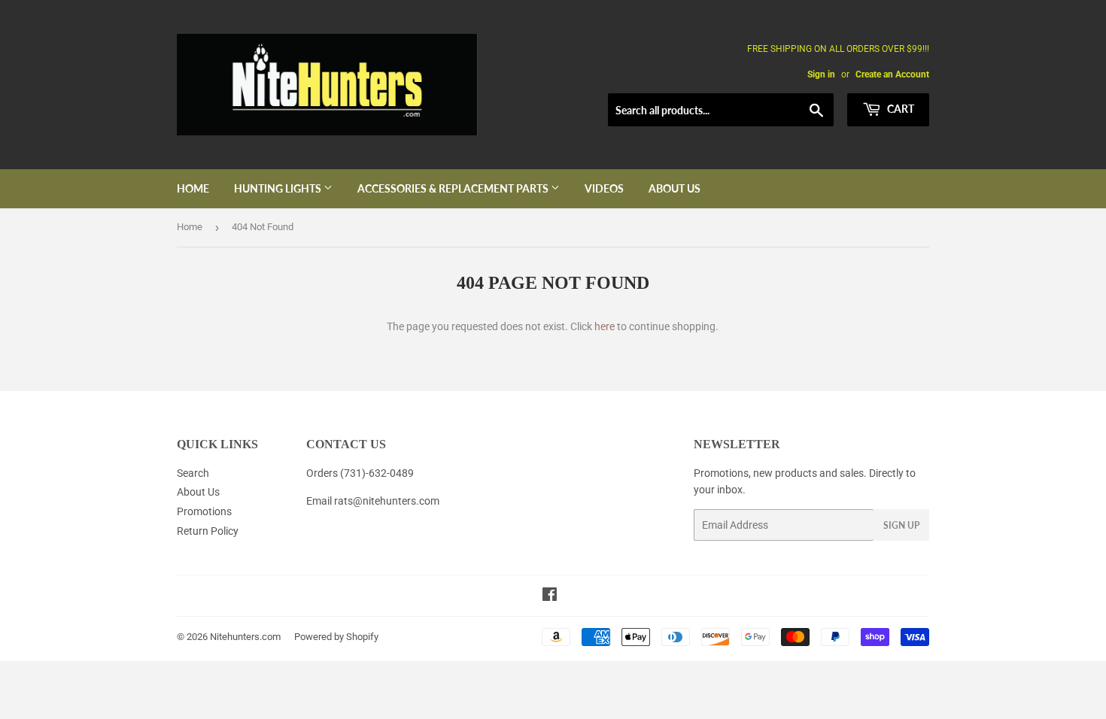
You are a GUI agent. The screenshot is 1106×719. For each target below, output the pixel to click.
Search (193, 473)
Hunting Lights (279, 188)
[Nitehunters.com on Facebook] (550, 596)
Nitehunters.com (245, 636)
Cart (899, 108)
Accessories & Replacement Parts (454, 188)
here (604, 326)
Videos (604, 188)
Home (193, 188)
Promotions (204, 511)
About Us (674, 188)
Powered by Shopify (336, 636)
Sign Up (901, 525)
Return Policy (208, 531)
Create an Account (892, 74)
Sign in (821, 74)
